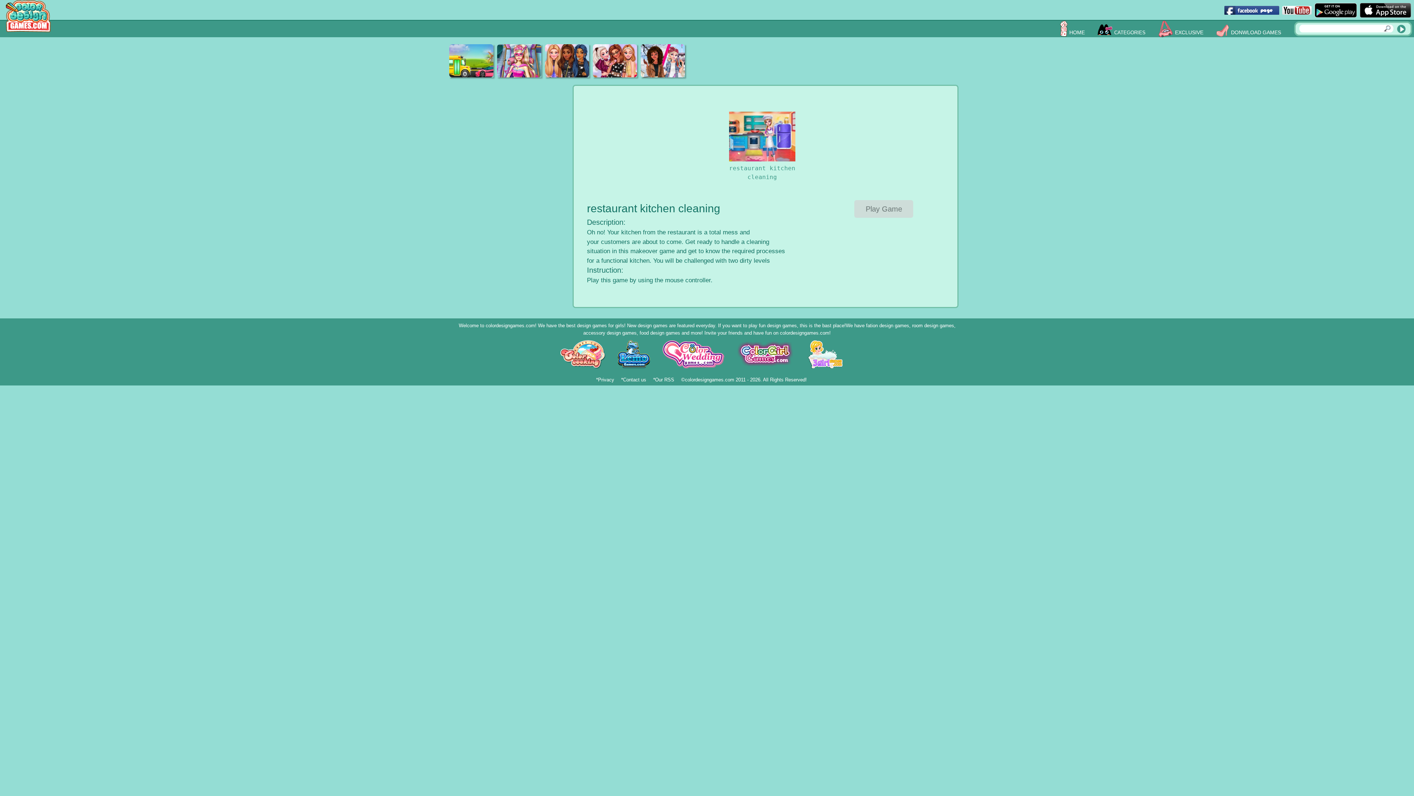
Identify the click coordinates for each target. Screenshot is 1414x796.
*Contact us (633, 380)
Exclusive (1189, 32)
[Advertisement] (831, 60)
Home (1077, 32)
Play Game (884, 209)
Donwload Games (1256, 32)
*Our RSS (663, 380)
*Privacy (605, 380)
